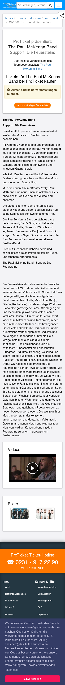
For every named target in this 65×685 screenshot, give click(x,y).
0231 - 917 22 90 (36, 562)
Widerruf (9, 607)
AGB (7, 587)
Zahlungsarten (45, 600)
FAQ (40, 607)
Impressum (43, 614)
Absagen (9, 614)
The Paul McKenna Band (37, 67)
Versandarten (44, 593)
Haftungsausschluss (15, 593)
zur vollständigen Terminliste (32, 105)
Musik (9, 18)
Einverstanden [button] (32, 678)
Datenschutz (11, 600)
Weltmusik (52, 18)
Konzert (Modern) (29, 18)
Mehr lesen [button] (12, 669)
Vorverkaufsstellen (47, 587)
